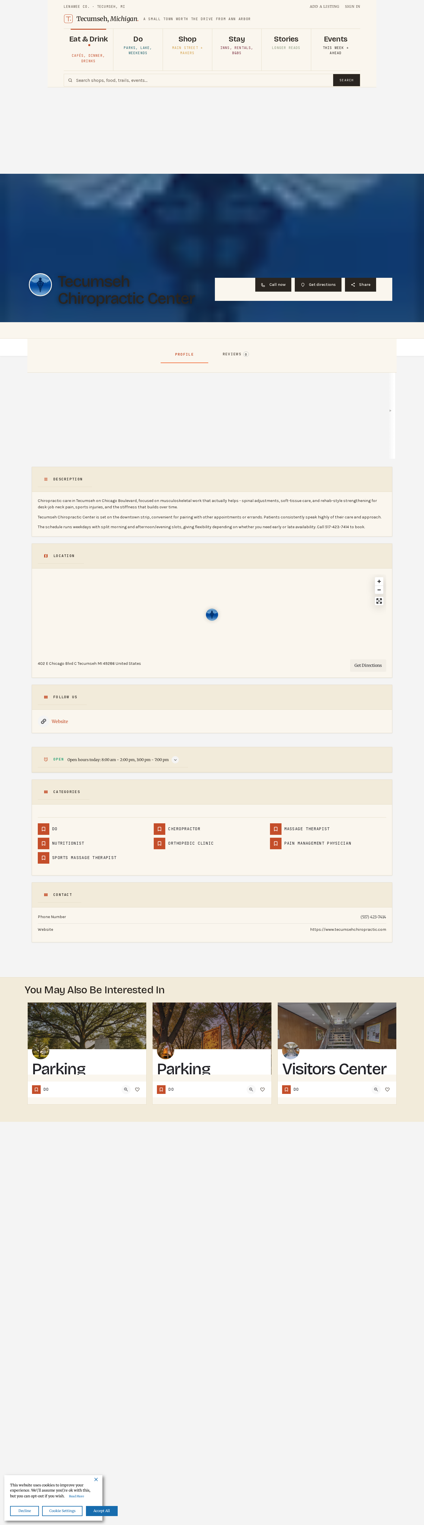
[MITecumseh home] (68, 18)
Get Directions (368, 665)
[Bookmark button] (137, 1089)
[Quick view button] (126, 1089)
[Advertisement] (212, 130)
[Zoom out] (379, 590)
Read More (76, 1496)
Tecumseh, (107, 19)
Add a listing (325, 6)
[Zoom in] (379, 581)
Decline (24, 1511)
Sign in (352, 6)
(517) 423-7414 (373, 917)
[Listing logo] (40, 284)
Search (346, 80)
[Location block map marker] (212, 615)
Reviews (235, 354)
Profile (184, 354)
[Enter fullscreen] (379, 601)
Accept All (101, 1511)
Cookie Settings (62, 1511)
